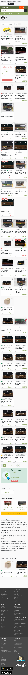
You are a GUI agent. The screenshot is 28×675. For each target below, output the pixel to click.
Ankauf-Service (17, 646)
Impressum (3, 663)
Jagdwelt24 (3, 591)
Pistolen (15, 611)
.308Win (2, 619)
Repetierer (16, 606)
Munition (7, 492)
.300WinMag (3, 622)
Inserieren (21, 7)
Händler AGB (3, 659)
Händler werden (17, 641)
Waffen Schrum (4, 595)
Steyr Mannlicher (4, 610)
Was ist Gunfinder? (18, 643)
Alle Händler (3, 644)
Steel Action (3, 611)
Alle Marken (3, 640)
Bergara (2, 613)
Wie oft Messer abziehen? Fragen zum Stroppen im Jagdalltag (19, 621)
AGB (2, 657)
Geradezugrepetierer (18, 613)
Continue (11, 3)
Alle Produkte (3, 643)
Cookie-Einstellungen (5, 661)
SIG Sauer (3, 607)
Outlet (2, 648)
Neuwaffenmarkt (4, 650)
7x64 (2, 623)
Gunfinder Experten (18, 644)
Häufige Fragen (4, 664)
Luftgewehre (16, 610)
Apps (15, 650)
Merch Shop (16, 653)
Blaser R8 (16, 591)
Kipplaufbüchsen (17, 607)
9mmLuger (3, 626)
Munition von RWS (7, 499)
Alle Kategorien (4, 641)
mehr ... (2, 600)
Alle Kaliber (3, 646)
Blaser (2, 609)
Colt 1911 (16, 597)
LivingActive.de (4, 594)
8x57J (2, 624)
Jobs (15, 648)
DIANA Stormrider (18, 598)
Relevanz (10, 24)
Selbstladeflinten (17, 609)
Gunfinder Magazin (18, 647)
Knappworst (3, 593)
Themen (2, 647)
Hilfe (15, 640)
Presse (15, 651)
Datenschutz (3, 660)
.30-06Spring (3, 620)
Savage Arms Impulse (18, 600)
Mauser (2, 606)
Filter (3, 24)
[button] (25, 7)
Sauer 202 (16, 593)
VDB (2, 597)
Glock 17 (16, 594)
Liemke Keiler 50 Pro (18, 595)
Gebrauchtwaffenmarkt (6, 651)
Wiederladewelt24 (5, 598)
